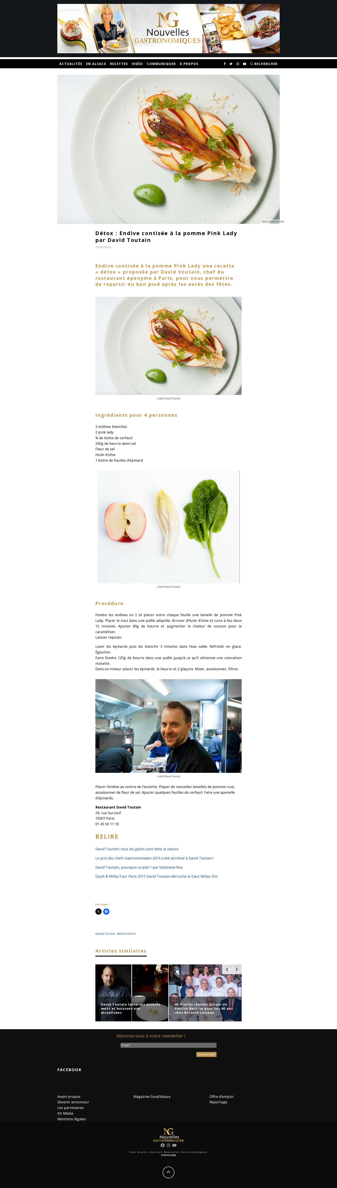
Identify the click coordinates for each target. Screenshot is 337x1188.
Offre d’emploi (221, 1096)
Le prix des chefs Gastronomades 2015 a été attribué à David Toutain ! (154, 858)
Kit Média (65, 1113)
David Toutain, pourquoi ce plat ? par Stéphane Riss (139, 867)
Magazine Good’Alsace (151, 1096)
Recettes (119, 64)
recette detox (127, 934)
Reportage (218, 1102)
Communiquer (161, 64)
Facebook (69, 1069)
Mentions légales (71, 1119)
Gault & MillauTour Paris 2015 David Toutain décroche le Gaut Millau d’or (156, 876)
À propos (189, 64)
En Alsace (96, 64)
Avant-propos (68, 1096)
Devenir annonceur (73, 1102)
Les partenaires (70, 1107)
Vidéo (137, 64)
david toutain (106, 934)
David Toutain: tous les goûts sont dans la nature (136, 849)
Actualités (70, 64)
